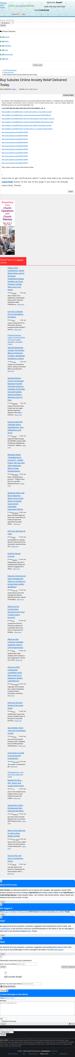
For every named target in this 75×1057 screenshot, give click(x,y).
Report (71, 191)
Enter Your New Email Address (11, 984)
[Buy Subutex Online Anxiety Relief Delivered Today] (17, 167)
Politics (6, 41)
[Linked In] (56, 1054)
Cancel (3, 967)
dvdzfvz (13, 89)
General (6, 37)
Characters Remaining (8, 1021)
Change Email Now (8, 986)
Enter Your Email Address (8, 964)
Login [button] (2, 14)
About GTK (15, 14)
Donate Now (63, 1054)
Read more (21, 304)
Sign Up (35, 1054)
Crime (6, 50)
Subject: (2, 998)
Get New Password (68, 967)
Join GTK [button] (8, 14)
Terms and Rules (13, 1054)
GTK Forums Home (10, 70)
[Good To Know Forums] (3, 5)
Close (3, 902)
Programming (8, 54)
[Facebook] (50, 1054)
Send (72, 1024)
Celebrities (7, 46)
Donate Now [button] (30, 14)
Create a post (37, 65)
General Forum (9, 72)
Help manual (58, 950)
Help (23, 14)
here (22, 912)
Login (7, 912)
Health (6, 59)
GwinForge (54, 1051)
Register (7, 929)
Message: (3, 1000)
